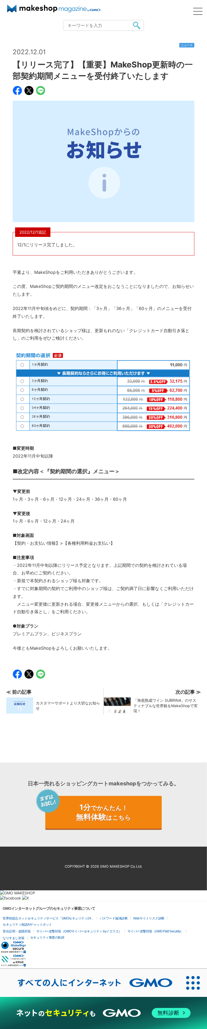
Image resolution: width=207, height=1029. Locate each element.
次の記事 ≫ (188, 692)
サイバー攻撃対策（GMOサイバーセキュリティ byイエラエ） (79, 931)
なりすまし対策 (14, 938)
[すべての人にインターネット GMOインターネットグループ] (89, 983)
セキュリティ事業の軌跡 (47, 937)
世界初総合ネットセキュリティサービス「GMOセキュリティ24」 (48, 918)
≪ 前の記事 (19, 692)
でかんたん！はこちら (103, 812)
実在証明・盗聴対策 (17, 931)
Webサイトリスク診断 (148, 918)
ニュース (187, 45)
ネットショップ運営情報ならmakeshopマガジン (54, 8)
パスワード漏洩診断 (114, 918)
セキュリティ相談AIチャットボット (27, 924)
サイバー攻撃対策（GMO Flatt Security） (155, 931)
